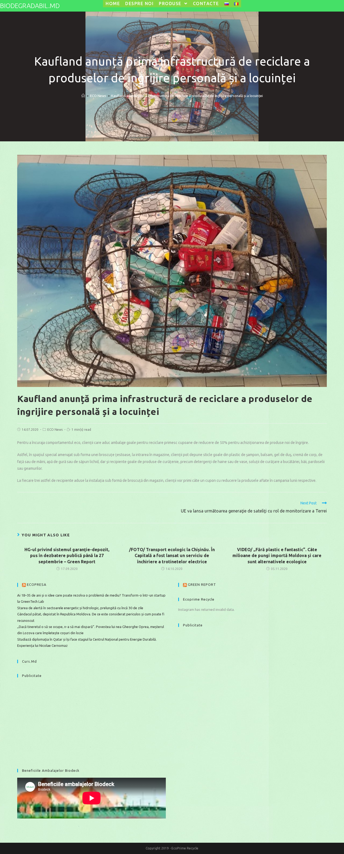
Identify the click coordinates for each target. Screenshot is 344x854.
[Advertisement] (91, 720)
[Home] (83, 96)
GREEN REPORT (202, 584)
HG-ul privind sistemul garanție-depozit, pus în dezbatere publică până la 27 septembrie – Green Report (66, 555)
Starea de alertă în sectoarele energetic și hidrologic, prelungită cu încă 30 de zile (80, 608)
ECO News (55, 429)
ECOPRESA (36, 584)
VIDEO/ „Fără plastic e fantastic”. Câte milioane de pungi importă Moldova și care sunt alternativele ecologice (276, 555)
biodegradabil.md (30, 5)
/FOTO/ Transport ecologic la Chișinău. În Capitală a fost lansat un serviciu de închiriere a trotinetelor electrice (172, 555)
